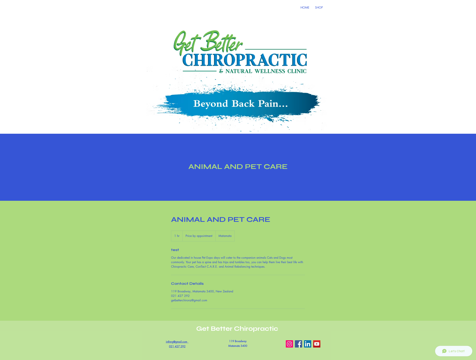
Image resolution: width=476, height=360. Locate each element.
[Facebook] (298, 344)
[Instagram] (289, 344)
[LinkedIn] (307, 344)
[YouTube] (316, 344)
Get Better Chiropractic (238, 329)
